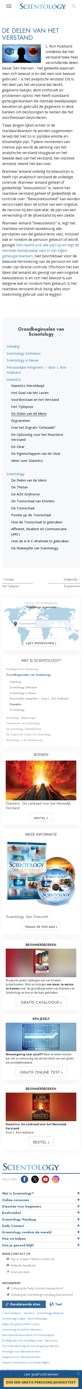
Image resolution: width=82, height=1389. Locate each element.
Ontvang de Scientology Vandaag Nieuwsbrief (41, 1295)
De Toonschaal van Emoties (33, 501)
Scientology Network (50, 1313)
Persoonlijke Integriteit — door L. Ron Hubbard (39, 698)
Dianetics (14, 379)
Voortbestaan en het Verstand (35, 399)
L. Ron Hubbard (11, 1313)
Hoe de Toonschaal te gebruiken (36, 522)
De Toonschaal (22, 508)
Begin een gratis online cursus (20, 1324)
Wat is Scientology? (18, 1193)
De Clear (18, 446)
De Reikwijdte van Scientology (34, 548)
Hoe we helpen (14, 1238)
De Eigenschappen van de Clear (36, 453)
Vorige (9, 579)
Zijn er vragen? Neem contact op (32, 1259)
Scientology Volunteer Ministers (22, 1329)
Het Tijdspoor (22, 406)
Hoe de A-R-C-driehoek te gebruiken (40, 541)
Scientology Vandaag (19, 1219)
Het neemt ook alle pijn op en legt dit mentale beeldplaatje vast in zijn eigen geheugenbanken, (40, 250)
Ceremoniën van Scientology (23, 723)
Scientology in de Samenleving (24, 740)
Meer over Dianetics (27, 460)
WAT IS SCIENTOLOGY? (41, 660)
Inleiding (13, 346)
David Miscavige (37, 1318)
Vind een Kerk (20, 1272)
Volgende (71, 579)
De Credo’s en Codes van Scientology (28, 734)
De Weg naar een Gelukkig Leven (22, 1340)
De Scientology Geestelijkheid (23, 729)
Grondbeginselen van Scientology (28, 675)
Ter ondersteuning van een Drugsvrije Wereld (30, 1346)
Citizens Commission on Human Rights (25, 1362)
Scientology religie (13, 1318)
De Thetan (19, 487)
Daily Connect (13, 1226)
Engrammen (20, 420)
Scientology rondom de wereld (26, 1232)
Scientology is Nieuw (23, 360)
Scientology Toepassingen (21, 718)
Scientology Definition (24, 353)
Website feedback (23, 1265)
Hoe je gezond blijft (18, 1245)
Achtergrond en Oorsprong (22, 669)
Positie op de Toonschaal (31, 515)
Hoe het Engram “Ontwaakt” (33, 427)
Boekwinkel (11, 1213)
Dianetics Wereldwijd (27, 385)
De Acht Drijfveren (25, 494)
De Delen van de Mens (29, 413)
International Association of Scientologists (28, 1335)
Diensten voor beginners (21, 1206)
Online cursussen (15, 1200)
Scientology (16, 473)
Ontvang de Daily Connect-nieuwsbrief (36, 1288)
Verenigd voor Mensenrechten (21, 1351)
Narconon (51, 1340)
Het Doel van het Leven (30, 392)
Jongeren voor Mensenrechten (21, 1357)
